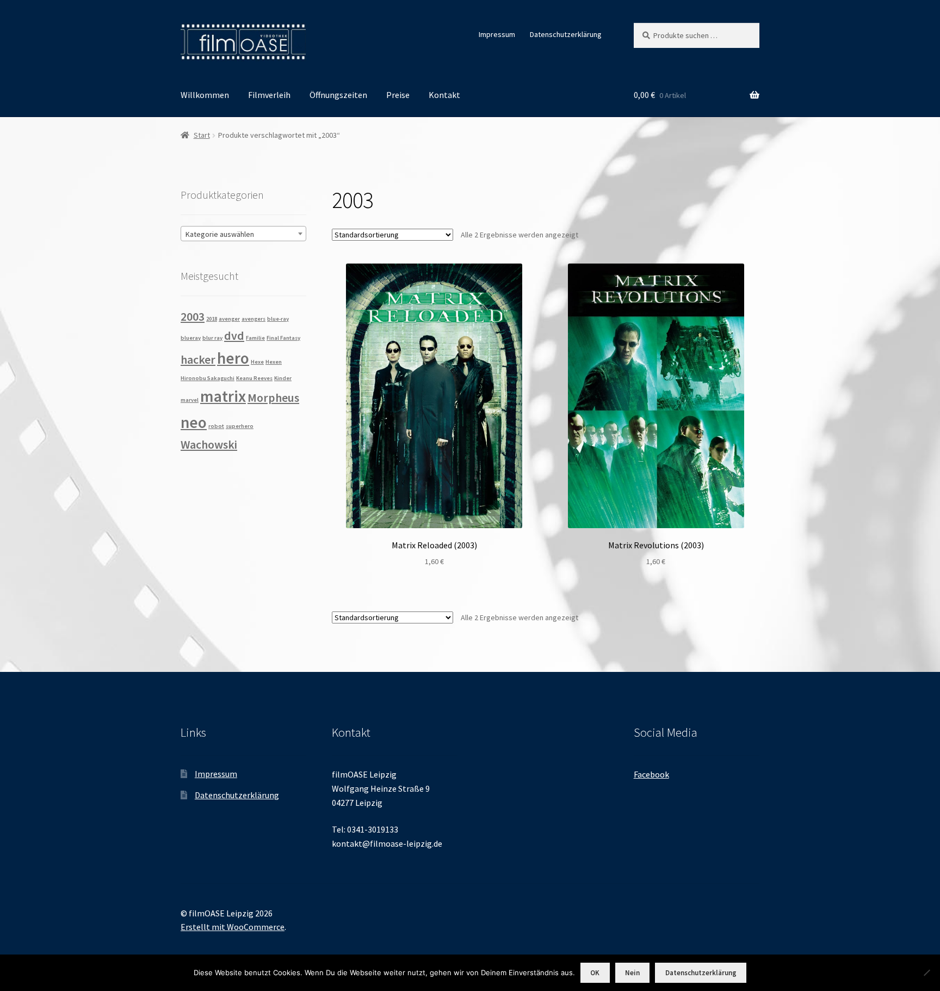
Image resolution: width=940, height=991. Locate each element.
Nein (632, 972)
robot (216, 426)
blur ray (212, 337)
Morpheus (273, 397)
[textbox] (243, 234)
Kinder (283, 378)
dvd (234, 335)
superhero (239, 426)
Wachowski (209, 444)
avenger (229, 318)
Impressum (497, 34)
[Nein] (926, 972)
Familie (255, 337)
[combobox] (243, 233)
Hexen (273, 361)
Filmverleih (269, 94)
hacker (198, 359)
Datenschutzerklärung (566, 34)
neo (194, 422)
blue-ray (278, 318)
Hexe (257, 361)
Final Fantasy (283, 337)
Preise (398, 94)
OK (594, 972)
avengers (253, 318)
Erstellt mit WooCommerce (233, 926)
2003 (193, 316)
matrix (223, 396)
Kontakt (444, 94)
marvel (190, 399)
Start (202, 135)
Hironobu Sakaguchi (207, 378)
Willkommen (205, 94)
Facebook (651, 774)
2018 (211, 318)
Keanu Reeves (254, 378)
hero (233, 358)
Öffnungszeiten (338, 94)
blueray (191, 337)
